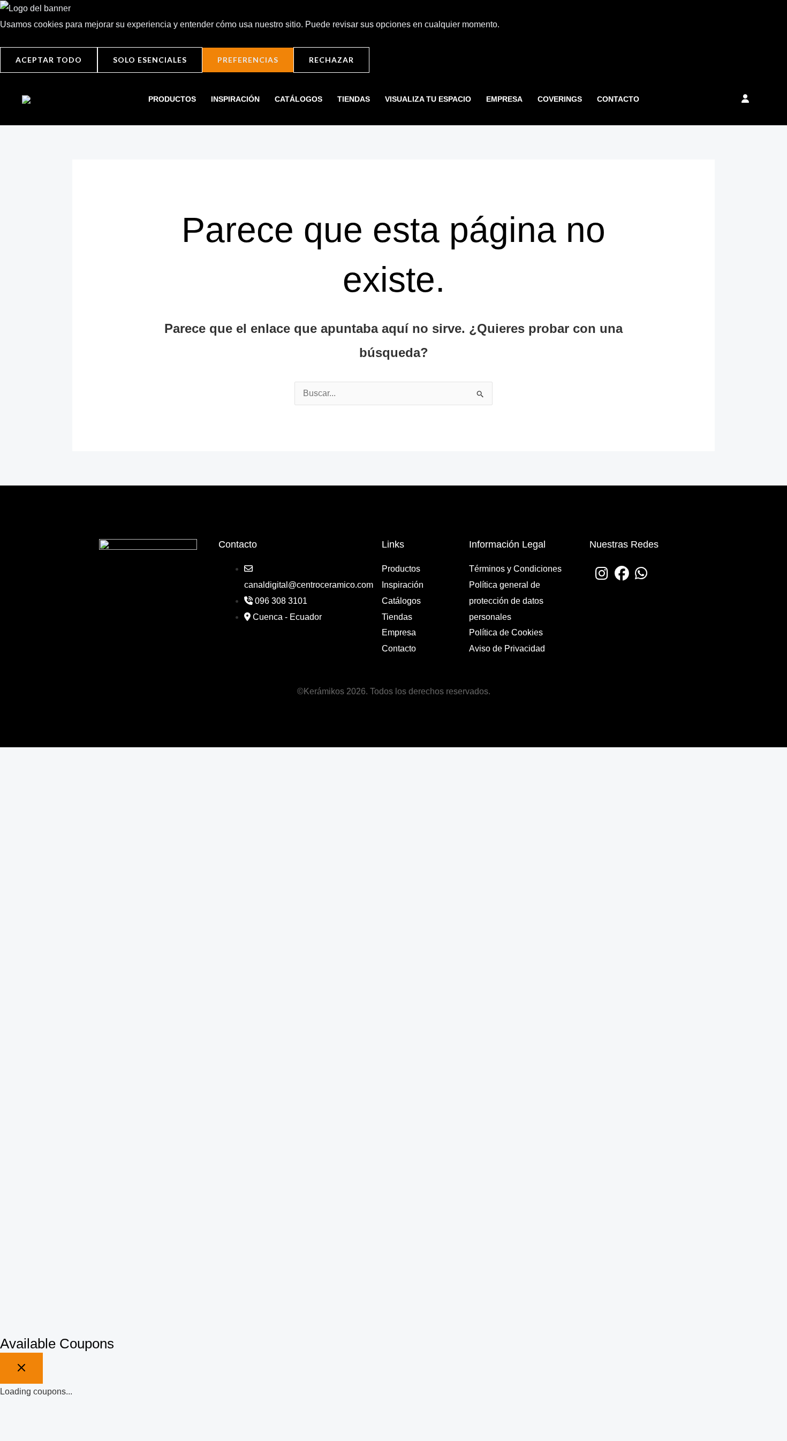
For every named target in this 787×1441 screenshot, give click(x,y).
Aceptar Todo (49, 59)
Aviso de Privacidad (507, 648)
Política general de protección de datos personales (506, 600)
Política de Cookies (506, 632)
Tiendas (353, 99)
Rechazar (331, 59)
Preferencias (247, 59)
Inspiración (235, 99)
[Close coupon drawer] (21, 1368)
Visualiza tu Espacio (428, 99)
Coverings (560, 99)
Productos (172, 99)
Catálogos (298, 99)
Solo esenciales (150, 59)
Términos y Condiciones (515, 568)
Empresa (504, 99)
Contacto (618, 99)
